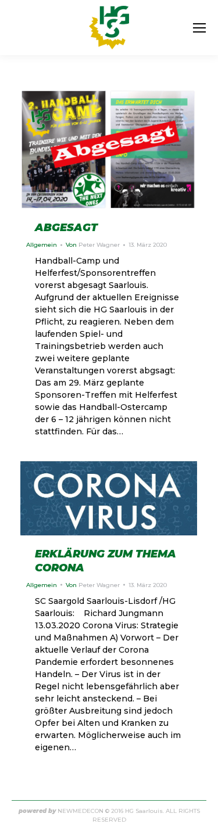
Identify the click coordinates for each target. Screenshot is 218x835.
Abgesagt (66, 227)
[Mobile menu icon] (199, 28)
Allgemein (41, 245)
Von (93, 245)
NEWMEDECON (80, 811)
